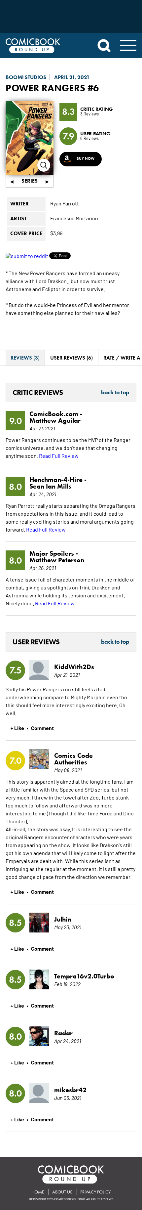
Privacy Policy (95, 1192)
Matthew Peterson (56, 560)
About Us (62, 1192)
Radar (63, 1033)
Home (37, 1192)
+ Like (17, 727)
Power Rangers (45, 88)
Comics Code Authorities (73, 758)
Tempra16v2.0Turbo (84, 976)
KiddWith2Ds (74, 667)
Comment (42, 727)
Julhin (62, 919)
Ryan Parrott (64, 203)
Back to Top (115, 393)
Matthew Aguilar (55, 420)
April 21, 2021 (72, 77)
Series (29, 181)
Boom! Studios (26, 77)
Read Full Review (59, 455)
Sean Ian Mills (50, 486)
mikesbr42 (70, 1090)
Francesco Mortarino (74, 218)
